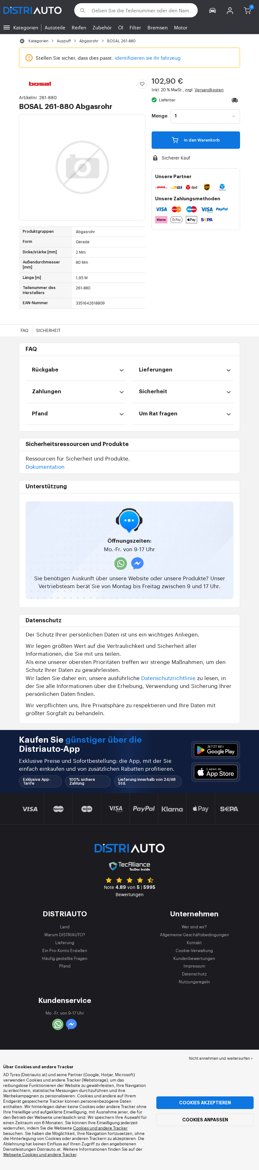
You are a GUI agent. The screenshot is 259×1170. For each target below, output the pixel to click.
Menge (159, 116)
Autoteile (55, 27)
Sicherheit (48, 330)
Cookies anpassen (205, 1120)
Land (64, 926)
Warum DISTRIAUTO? (64, 934)
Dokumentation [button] (45, 466)
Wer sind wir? (194, 926)
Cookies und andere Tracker (100, 1128)
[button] (212, 10)
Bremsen (158, 27)
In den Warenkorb (201, 140)
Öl (120, 27)
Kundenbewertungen (194, 958)
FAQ (24, 330)
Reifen (79, 27)
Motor (181, 27)
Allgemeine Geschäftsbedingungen (194, 934)
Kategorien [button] (25, 27)
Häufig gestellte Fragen (64, 958)
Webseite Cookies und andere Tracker (39, 1154)
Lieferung (64, 942)
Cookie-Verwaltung (194, 950)
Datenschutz (194, 973)
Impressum (194, 965)
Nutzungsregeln (194, 981)
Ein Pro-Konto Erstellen (64, 950)
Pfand (64, 965)
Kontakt (194, 942)
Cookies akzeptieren (205, 1103)
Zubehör (102, 27)
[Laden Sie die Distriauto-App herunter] (216, 750)
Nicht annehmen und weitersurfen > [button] (221, 1058)
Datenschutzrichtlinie (168, 677)
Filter (135, 27)
